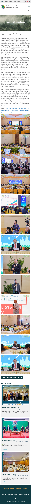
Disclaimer (6, 492)
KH (25, 4)
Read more (4, 415)
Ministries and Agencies (12, 494)
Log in (2, 1)
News (7, 1)
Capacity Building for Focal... (9, 474)
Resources (24, 488)
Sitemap (20, 492)
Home (2, 32)
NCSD (7, 486)
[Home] (3, 6)
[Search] (28, 11)
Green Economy (21, 486)
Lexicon (11, 1)
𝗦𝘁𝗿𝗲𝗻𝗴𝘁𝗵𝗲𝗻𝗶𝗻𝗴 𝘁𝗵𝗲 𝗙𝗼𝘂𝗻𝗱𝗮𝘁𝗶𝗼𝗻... (11, 407)
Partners (20, 494)
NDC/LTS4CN (17, 1)
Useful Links (26, 494)
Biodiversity (18, 488)
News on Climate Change (14, 32)
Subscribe (4, 494)
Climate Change (6, 32)
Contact (25, 492)
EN (25, 1)
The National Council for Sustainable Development (12, 6)
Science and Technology (9, 488)
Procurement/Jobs (13, 492)
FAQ (15, 495)
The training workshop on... (8, 440)
